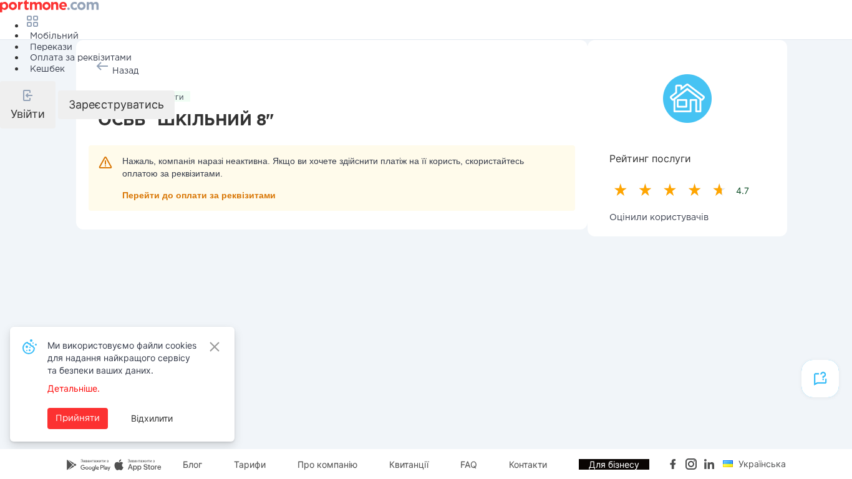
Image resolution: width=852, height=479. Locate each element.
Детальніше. (73, 388)
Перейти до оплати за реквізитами (199, 195)
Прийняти (78, 418)
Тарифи (250, 464)
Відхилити (152, 418)
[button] (28, 104)
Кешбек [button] (47, 69)
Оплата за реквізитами (81, 58)
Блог (192, 464)
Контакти (528, 464)
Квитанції (408, 464)
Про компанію (327, 464)
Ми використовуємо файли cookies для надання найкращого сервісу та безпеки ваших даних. (121, 357)
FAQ (468, 464)
